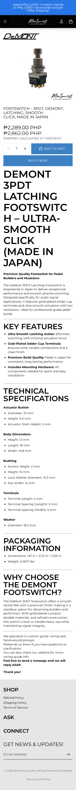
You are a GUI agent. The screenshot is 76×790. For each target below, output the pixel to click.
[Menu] (5, 21)
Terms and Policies (38, 779)
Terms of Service (15, 707)
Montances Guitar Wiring (29, 770)
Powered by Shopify (59, 770)
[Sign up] (68, 754)
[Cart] (70, 21)
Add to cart (54, 148)
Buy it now (38, 160)
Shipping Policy (15, 702)
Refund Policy (13, 698)
